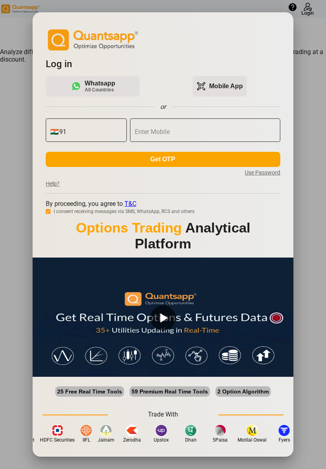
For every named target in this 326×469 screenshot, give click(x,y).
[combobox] (90, 132)
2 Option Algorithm (243, 391)
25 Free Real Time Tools (89, 391)
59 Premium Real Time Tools (170, 391)
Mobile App (219, 86)
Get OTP (162, 159)
